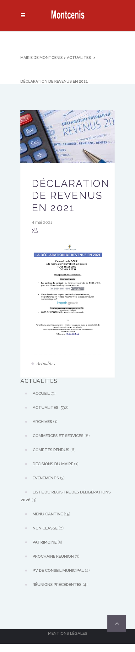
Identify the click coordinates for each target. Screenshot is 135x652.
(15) (51, 514)
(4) (65, 496)
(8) (61, 435)
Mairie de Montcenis (41, 57)
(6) (54, 449)
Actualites (79, 57)
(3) (49, 478)
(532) (50, 407)
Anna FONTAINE (63, 230)
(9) (44, 393)
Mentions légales (67, 633)
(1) (45, 421)
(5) (47, 542)
